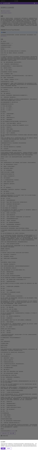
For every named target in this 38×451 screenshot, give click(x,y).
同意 (3, 448)
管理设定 (8, 448)
